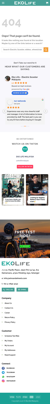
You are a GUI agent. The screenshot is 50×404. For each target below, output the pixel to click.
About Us (8, 303)
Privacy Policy (10, 322)
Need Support (10, 355)
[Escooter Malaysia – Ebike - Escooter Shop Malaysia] (25, 3)
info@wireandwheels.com (15, 278)
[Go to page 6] (23, 126)
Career (7, 313)
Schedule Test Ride (12, 336)
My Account (9, 345)
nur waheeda (20, 101)
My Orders (9, 341)
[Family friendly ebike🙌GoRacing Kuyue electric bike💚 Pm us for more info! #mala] (13, 190)
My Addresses (10, 350)
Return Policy (10, 317)
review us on (18, 93)
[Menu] (3, 3)
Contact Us (9, 308)
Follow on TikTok (25, 166)
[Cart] (47, 2)
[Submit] (46, 49)
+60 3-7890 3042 (10, 284)
